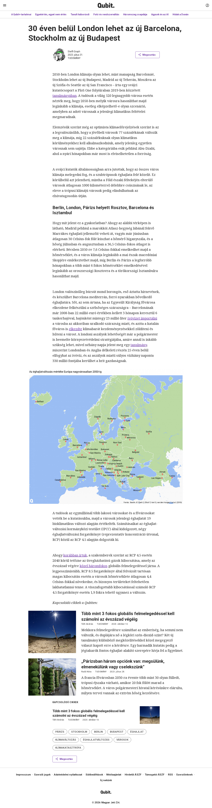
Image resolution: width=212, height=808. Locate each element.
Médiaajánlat (113, 774)
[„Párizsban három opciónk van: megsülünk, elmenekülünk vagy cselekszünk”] (52, 677)
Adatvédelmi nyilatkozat (68, 774)
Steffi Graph (74, 51)
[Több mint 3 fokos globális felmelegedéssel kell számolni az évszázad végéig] (52, 632)
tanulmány (139, 345)
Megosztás (149, 54)
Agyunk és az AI (160, 14)
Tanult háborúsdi (80, 14)
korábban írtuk (75, 555)
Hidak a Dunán (180, 14)
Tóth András (87, 624)
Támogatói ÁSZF (154, 774)
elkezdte (75, 329)
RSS (170, 774)
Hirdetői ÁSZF (133, 774)
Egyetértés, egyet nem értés (51, 14)
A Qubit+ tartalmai (21, 14)
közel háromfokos (93, 566)
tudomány (74, 58)
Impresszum (23, 774)
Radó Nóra (86, 672)
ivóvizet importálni (142, 318)
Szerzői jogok (42, 774)
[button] (60, 731)
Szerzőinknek (184, 774)
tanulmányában (65, 95)
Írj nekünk (106, 780)
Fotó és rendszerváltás (106, 14)
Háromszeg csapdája (135, 14)
